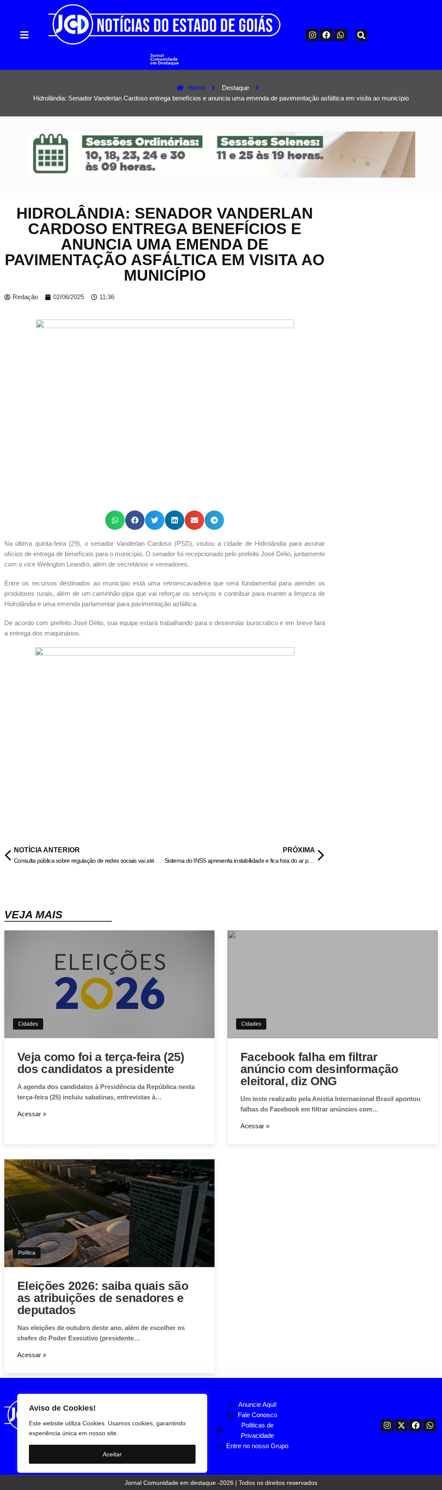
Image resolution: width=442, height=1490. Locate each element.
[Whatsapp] (341, 35)
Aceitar (112, 1454)
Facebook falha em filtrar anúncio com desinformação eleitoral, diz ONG (319, 1069)
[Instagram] (312, 35)
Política (26, 1253)
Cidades (28, 1024)
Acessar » (31, 1114)
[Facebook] (326, 35)
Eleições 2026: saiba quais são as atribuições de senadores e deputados (102, 1298)
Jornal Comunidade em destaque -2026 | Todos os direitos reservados (221, 1482)
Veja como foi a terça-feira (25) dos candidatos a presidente (100, 1063)
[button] (24, 35)
